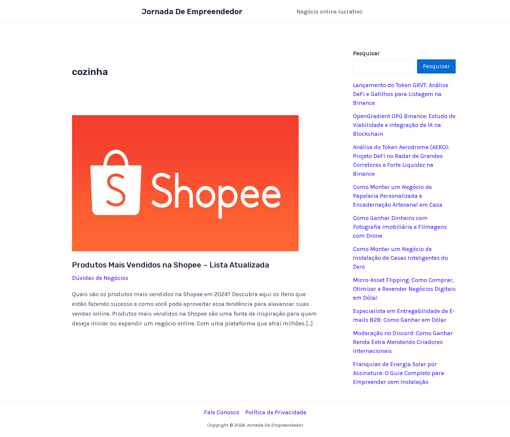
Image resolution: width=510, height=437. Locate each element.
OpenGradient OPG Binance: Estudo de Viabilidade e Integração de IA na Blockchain (404, 125)
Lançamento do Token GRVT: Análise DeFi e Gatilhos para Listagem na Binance (400, 94)
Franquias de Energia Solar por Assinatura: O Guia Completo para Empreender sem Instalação (398, 373)
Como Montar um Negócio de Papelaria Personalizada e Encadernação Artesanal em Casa (397, 196)
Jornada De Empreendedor (192, 11)
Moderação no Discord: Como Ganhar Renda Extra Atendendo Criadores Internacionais (403, 342)
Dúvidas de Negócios (100, 278)
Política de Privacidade (275, 412)
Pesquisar (436, 66)
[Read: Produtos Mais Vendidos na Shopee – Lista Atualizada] (185, 182)
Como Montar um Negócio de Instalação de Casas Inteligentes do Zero (400, 258)
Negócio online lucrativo (329, 11)
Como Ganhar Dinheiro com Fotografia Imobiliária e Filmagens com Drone (400, 227)
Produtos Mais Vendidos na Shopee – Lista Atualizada (170, 265)
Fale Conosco (221, 412)
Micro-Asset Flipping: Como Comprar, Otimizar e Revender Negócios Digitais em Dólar (404, 289)
